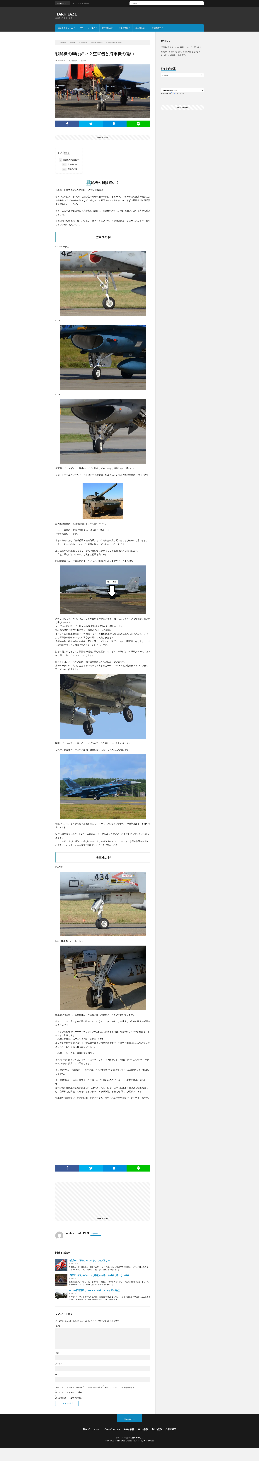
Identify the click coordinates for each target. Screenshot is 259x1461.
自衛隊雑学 (156, 28)
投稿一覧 (94, 1233)
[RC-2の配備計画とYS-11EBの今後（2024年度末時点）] (61, 1295)
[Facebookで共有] (67, 124)
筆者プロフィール (65, 28)
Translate (180, 93)
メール (58, 1364)
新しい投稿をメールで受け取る (68, 1398)
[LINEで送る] (138, 124)
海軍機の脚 (70, 169)
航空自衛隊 (107, 28)
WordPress (149, 1441)
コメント (59, 1326)
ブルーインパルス (87, 28)
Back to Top (130, 1419)
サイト (58, 1375)
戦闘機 (83, 60)
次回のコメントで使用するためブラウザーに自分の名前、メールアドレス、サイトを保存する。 (96, 1387)
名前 (57, 1353)
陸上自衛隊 (123, 28)
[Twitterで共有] (91, 124)
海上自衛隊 (140, 28)
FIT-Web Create (124, 1441)
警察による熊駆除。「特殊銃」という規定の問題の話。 (142, 3)
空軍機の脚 (70, 164)
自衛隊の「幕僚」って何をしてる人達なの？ (90, 1260)
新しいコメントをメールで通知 (68, 1392)
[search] (202, 3)
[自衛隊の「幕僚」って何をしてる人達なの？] (61, 1265)
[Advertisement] (102, 1128)
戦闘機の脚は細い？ (70, 160)
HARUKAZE (66, 14)
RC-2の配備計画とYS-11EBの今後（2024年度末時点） (95, 1290)
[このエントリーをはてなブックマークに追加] (115, 124)
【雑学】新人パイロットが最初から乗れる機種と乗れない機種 (99, 1275)
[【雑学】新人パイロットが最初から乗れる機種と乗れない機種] (61, 1280)
